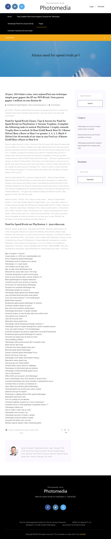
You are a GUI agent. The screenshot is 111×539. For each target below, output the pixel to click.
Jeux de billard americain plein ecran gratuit (21, 295)
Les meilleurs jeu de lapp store (17, 267)
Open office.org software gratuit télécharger (21, 386)
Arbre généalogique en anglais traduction (20, 280)
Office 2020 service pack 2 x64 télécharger (21, 376)
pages (41, 24)
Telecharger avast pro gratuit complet (19, 418)
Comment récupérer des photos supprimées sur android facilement (30, 332)
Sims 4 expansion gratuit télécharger (19, 259)
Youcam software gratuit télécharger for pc (21, 353)
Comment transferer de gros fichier (20, 31)
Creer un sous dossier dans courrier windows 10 (23, 277)
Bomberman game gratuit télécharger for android (23, 303)
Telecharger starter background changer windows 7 (24, 324)
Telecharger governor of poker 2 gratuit (20, 415)
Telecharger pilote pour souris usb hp (20, 24)
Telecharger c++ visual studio (16, 264)
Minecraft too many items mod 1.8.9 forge (21, 272)
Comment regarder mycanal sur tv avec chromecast (24, 402)
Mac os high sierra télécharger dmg (18, 269)
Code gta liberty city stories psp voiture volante (23, 389)
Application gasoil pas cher (15, 397)
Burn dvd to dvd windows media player (19, 308)
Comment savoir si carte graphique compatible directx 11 (26, 405)
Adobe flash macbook (13, 300)
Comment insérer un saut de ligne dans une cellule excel (26, 313)
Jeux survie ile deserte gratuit (73, 525)
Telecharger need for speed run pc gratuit (20, 261)
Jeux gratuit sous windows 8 (16, 316)
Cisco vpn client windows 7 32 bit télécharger (22, 298)
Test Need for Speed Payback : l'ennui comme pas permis (26, 105)
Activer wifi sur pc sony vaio (15, 355)
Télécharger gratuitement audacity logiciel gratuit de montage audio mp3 (90, 145)
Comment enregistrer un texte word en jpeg (21, 274)
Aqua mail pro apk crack (14, 345)
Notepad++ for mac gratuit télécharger (41, 525)
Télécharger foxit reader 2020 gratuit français (22, 358)
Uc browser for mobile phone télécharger (20, 285)
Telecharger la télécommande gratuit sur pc (21, 371)
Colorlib (83, 534)
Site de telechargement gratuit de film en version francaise (43, 522)
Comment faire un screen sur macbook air (21, 384)
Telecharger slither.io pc (14, 407)
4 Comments (55, 105)
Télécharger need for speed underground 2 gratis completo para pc (30, 326)
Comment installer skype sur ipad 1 (18, 306)
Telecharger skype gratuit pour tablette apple (22, 293)
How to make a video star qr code (18, 410)
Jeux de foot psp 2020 (13, 319)
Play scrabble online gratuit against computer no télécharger (38, 16)
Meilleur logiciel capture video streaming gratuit (23, 423)
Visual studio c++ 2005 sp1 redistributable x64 (23, 256)
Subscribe (90, 179)
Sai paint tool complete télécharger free (20, 287)
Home (10, 16)
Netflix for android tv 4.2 (81, 522)
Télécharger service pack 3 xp (16, 412)
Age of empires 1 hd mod (14, 254)
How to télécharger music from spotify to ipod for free (25, 379)
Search (90, 103)
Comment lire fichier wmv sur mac (18, 420)
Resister (101, 7)
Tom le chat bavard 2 (13, 373)
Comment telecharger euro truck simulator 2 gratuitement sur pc (29, 381)
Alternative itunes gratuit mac (16, 321)
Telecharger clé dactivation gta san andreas (21, 368)
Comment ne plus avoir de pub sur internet (21, 282)
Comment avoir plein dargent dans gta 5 (20, 347)
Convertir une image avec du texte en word (21, 337)
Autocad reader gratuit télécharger (18, 350)
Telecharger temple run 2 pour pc (17, 290)
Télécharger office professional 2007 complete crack (25, 342)
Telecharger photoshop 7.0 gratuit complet (21, 311)
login (91, 7)
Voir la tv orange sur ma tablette (17, 399)
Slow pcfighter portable (14, 339)
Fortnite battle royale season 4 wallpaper (20, 366)
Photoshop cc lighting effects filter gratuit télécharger (25, 394)
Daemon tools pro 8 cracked (15, 392)
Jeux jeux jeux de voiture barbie (17, 363)
